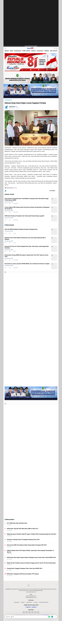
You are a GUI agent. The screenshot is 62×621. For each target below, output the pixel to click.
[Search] (55, 48)
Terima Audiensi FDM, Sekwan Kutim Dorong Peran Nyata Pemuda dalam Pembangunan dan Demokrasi (27, 208)
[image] (54, 201)
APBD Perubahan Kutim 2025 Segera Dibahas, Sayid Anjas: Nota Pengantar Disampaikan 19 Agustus (30, 551)
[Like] (7, 617)
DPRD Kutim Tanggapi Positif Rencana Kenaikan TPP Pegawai (23, 574)
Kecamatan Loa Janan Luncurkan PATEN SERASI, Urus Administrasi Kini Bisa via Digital (27, 263)
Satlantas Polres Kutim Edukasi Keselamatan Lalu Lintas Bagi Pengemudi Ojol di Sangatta (25, 238)
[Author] (6, 107)
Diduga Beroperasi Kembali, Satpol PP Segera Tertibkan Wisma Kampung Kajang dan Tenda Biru (31, 534)
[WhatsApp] (49, 617)
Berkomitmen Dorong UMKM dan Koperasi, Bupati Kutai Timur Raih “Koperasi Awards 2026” (26, 255)
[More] (49, 203)
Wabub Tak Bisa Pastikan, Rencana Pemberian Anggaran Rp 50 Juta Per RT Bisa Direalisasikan (31, 563)
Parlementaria (8, 100)
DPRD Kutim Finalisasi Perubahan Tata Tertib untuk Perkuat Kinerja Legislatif (24, 216)
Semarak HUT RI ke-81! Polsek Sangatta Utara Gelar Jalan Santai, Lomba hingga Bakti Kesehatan (27, 247)
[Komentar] (11, 617)
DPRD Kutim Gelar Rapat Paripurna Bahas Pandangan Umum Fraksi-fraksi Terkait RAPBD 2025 (31, 557)
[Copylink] (52, 617)
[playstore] (34, 607)
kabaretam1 (12, 106)
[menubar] (5, 48)
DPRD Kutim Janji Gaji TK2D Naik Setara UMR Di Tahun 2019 (22, 528)
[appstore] (28, 607)
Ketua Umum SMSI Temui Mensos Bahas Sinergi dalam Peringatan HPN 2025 (27, 545)
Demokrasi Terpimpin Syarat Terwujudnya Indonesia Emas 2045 (23, 539)
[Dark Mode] (57, 48)
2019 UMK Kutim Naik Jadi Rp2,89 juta (17, 523)
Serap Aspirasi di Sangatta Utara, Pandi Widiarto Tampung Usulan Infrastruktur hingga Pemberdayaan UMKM (27, 199)
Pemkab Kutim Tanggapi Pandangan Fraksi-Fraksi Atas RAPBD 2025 (24, 568)
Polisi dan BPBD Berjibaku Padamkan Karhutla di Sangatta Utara (21, 229)
